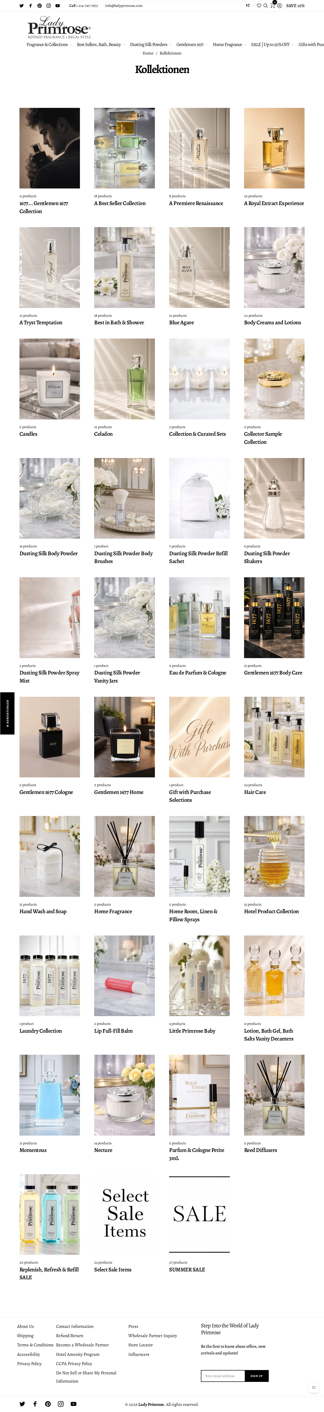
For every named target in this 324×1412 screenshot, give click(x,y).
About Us (25, 1326)
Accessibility (28, 1354)
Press (133, 1326)
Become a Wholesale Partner (82, 1345)
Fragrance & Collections (47, 44)
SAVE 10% (295, 6)
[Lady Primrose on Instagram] (48, 6)
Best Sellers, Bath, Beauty (99, 44)
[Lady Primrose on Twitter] (21, 6)
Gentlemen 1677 (189, 44)
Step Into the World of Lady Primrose (230, 1329)
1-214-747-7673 (83, 5)
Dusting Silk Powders (148, 44)
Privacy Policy (29, 1364)
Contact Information (74, 1326)
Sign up (257, 1376)
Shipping (25, 1336)
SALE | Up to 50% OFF (270, 44)
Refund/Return (69, 1336)
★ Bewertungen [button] (7, 713)
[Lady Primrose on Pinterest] (39, 6)
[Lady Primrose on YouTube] (58, 6)
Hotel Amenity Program (78, 1354)
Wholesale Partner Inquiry (152, 1336)
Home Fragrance (227, 44)
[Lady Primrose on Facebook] (30, 6)
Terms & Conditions (35, 1345)
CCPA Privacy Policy (74, 1364)
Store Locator (140, 1345)
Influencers (138, 1354)
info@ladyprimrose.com (124, 5)
